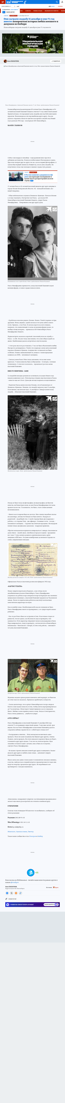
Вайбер (40, 836)
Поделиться (56, 61)
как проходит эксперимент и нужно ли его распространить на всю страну (38, 178)
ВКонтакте (11, 832)
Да (3, 12)
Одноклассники (21, 832)
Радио (53, 6)
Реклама (60, 6)
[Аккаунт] (62, 2)
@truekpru (15, 882)
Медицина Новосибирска (51, 10)
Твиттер (31, 832)
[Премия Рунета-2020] (24, 2)
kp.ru (56, 887)
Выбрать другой (10, 12)
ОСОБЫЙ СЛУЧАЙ (12, 899)
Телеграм (32, 836)
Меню (3, 2)
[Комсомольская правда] (15, 2)
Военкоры (28, 10)
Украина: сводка (37, 10)
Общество (6, 15)
